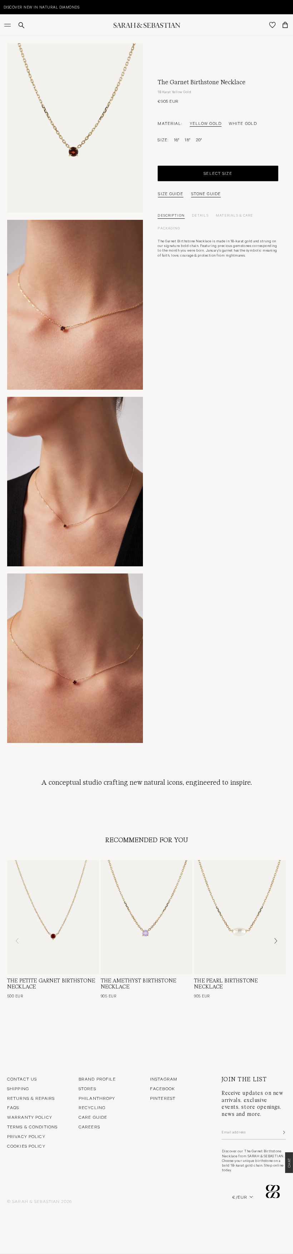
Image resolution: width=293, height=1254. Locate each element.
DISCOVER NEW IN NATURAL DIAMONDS (41, 7)
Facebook (162, 1088)
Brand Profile (97, 1079)
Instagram (163, 1079)
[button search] (21, 25)
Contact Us (22, 1079)
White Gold (243, 123)
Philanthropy (97, 1098)
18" (187, 139)
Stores (87, 1088)
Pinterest (162, 1098)
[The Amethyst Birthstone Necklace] (147, 917)
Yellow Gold (206, 123)
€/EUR (239, 1197)
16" (176, 139)
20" (199, 139)
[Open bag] (285, 25)
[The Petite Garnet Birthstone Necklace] (53, 917)
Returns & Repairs (31, 1098)
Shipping (18, 1088)
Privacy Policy (26, 1136)
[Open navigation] (8, 25)
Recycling (92, 1107)
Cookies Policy (26, 1146)
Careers (89, 1126)
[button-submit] (283, 1132)
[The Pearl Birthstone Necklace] (240, 917)
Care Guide (93, 1117)
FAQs (13, 1107)
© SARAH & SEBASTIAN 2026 (39, 1201)
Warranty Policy (29, 1117)
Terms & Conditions (32, 1126)
